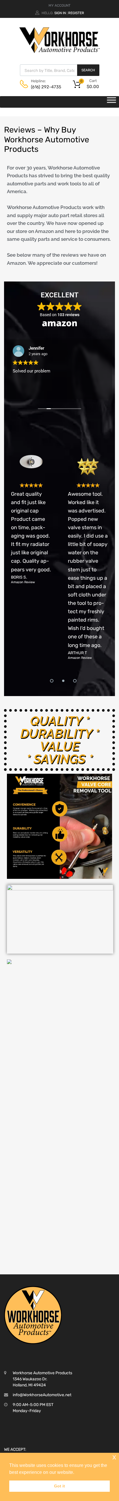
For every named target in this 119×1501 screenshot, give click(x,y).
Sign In (60, 13)
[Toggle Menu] (111, 102)
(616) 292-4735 (45, 86)
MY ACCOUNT (59, 5)
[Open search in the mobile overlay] (59, 70)
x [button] (114, 1457)
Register (76, 13)
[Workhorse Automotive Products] (59, 51)
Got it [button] (59, 1486)
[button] (48, 679)
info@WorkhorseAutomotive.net (42, 1394)
